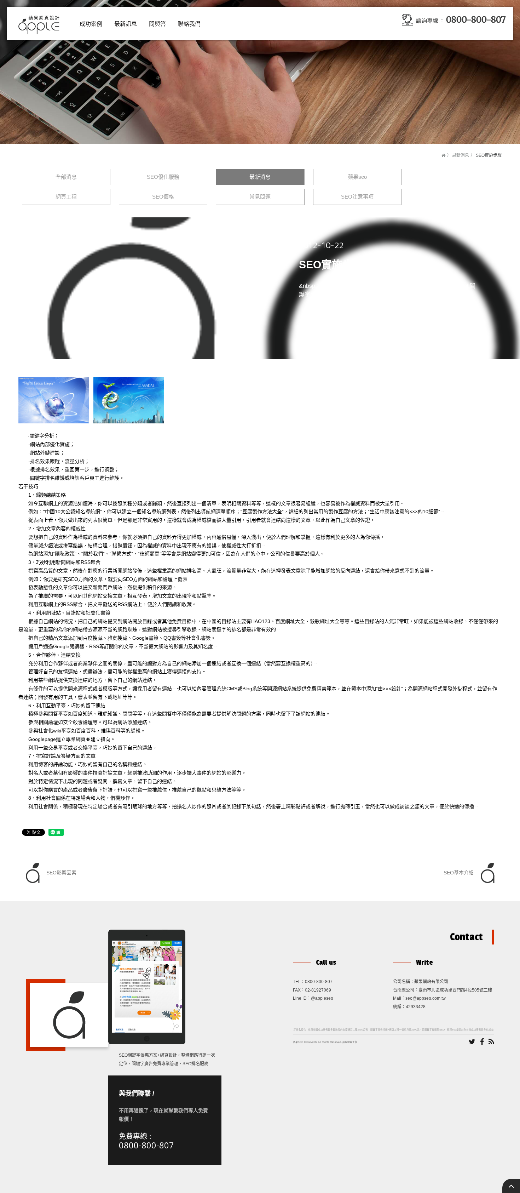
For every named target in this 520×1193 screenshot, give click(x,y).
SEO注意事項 (357, 197)
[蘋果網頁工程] (40, 23)
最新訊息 (125, 24)
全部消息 (66, 177)
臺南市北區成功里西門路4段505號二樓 (455, 990)
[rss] (491, 1042)
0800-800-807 (146, 1145)
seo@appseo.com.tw (425, 998)
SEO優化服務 (163, 177)
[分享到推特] (472, 1042)
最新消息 (460, 155)
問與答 (157, 24)
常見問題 (260, 197)
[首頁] (443, 155)
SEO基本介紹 (459, 872)
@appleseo (322, 998)
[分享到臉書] (482, 1042)
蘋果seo (357, 177)
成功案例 (91, 24)
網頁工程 (66, 197)
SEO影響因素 (60, 872)
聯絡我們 (189, 24)
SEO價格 (163, 197)
